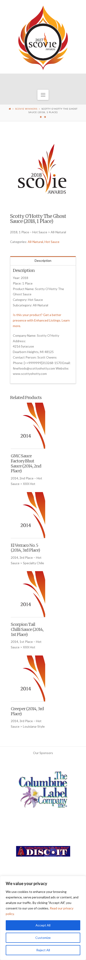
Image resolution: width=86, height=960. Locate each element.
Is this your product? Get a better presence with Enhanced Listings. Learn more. (41, 320)
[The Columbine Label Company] (43, 791)
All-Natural (35, 242)
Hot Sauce (51, 242)
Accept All (43, 925)
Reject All (43, 950)
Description (43, 260)
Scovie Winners (26, 108)
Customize (43, 938)
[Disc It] (43, 853)
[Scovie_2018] (43, 169)
